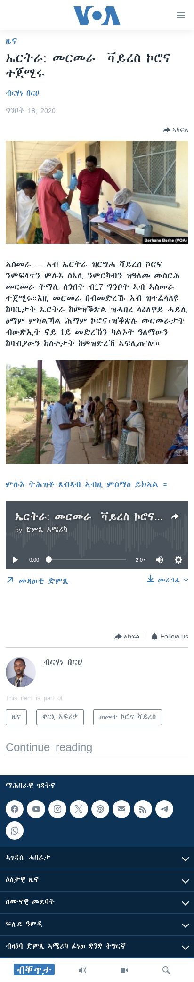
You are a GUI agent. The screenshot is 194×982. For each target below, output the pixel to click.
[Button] (175, 130)
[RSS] (143, 809)
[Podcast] (100, 809)
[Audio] (82, 970)
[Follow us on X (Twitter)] (79, 809)
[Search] (166, 970)
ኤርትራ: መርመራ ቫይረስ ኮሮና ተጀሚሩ (104, 517)
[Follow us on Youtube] (36, 809)
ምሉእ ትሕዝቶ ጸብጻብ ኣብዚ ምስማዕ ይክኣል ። (87, 484)
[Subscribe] (121, 809)
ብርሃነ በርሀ (22, 93)
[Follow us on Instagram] (57, 809)
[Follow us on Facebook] (15, 809)
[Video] (124, 970)
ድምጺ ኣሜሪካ (46, 529)
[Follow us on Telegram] (164, 809)
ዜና (11, 41)
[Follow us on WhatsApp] (15, 830)
